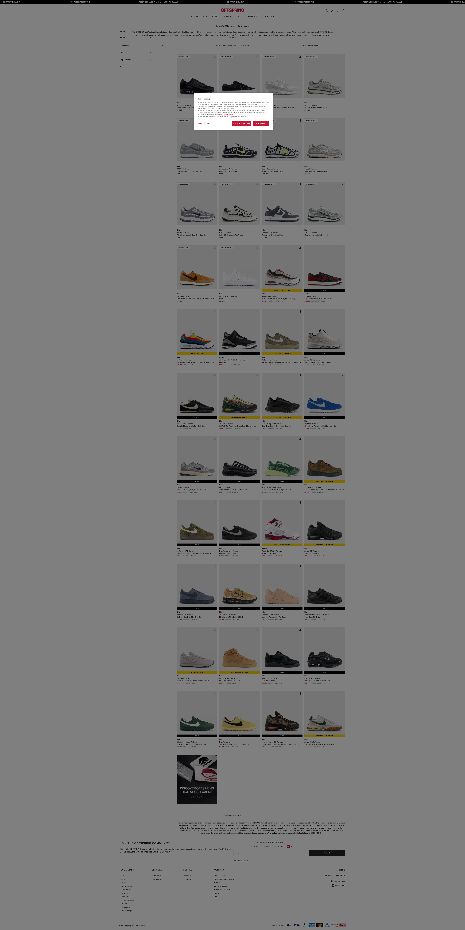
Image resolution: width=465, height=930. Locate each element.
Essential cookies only (241, 123)
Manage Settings (204, 123)
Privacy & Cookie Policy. (225, 115)
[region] (233, 111)
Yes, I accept (261, 123)
